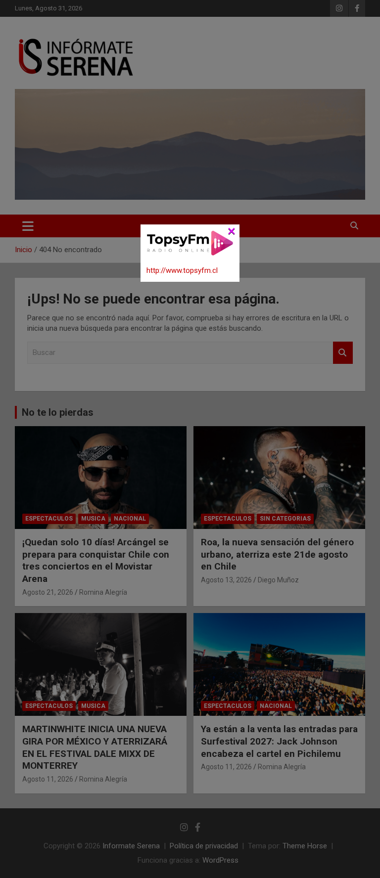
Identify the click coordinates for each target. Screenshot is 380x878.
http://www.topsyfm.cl (182, 270)
